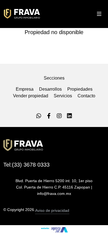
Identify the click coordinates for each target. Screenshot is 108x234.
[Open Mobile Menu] (99, 14)
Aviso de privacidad (52, 210)
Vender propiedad (30, 95)
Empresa (25, 89)
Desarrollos (50, 89)
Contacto (86, 95)
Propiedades (79, 89)
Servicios (63, 95)
